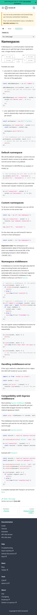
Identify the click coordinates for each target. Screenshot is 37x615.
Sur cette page (7, 37)
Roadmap (4, 600)
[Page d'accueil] (3, 28)
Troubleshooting (7, 548)
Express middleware (18, 403)
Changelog (5, 597)
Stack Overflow (6, 551)
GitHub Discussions (8, 554)
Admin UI (4, 583)
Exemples (4, 532)
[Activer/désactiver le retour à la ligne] (30, 83)
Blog (2, 567)
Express (25, 278)
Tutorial (4, 529)
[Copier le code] (33, 83)
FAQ (2, 594)
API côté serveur (7, 534)
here (3, 492)
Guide (3, 526)
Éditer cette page (9, 499)
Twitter (3, 570)
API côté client (6, 537)
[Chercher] (34, 7)
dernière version (9, 23)
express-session (16, 430)
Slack (3, 557)
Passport (14, 453)
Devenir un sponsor (8, 603)
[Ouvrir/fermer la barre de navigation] (2, 7)
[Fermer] (35, 2)
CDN (2, 580)
